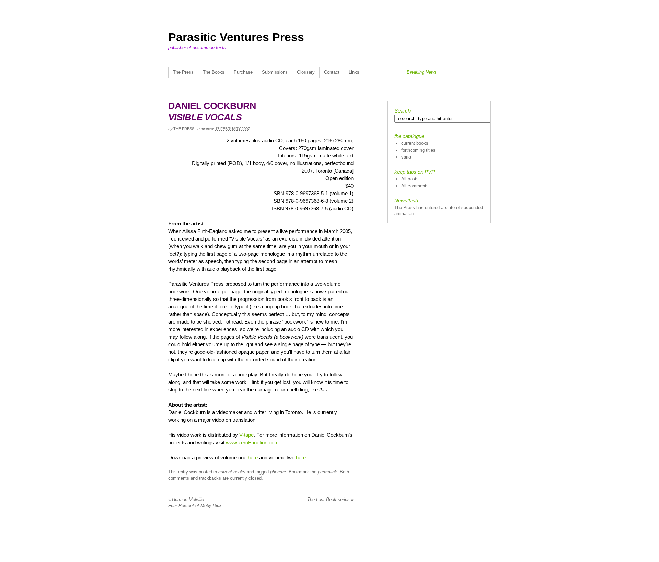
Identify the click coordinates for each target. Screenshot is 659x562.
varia (406, 157)
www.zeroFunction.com (252, 442)
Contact (331, 72)
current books (231, 472)
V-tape (246, 435)
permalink (327, 472)
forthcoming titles (418, 150)
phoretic (278, 472)
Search (402, 111)
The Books (213, 72)
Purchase (243, 72)
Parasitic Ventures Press (236, 37)
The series (330, 499)
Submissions (275, 72)
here (253, 457)
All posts (410, 179)
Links (354, 72)
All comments (415, 185)
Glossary (306, 72)
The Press (183, 72)
